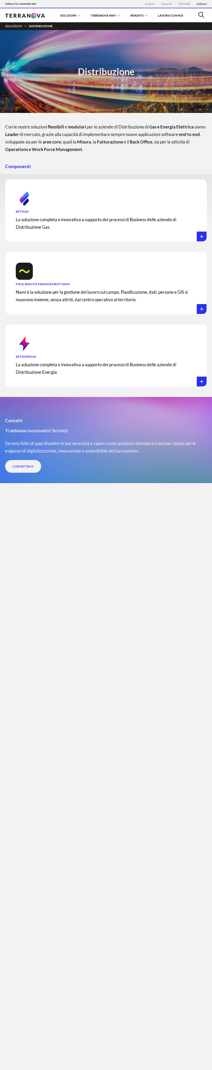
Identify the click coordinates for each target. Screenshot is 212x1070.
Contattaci (23, 466)
